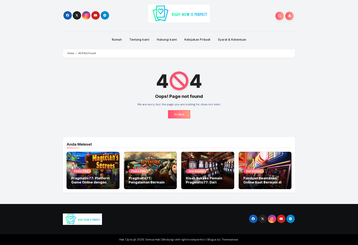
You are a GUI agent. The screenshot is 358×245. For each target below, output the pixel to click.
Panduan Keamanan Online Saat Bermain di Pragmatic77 (262, 182)
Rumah (117, 39)
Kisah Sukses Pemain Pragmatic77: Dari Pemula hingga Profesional (204, 184)
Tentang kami (139, 39)
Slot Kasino (196, 171)
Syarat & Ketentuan (232, 39)
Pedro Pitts (81, 171)
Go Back (179, 114)
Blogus (212, 239)
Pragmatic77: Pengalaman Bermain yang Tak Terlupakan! (147, 182)
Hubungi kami (167, 39)
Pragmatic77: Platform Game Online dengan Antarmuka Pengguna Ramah (90, 184)
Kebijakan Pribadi (197, 39)
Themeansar (229, 239)
